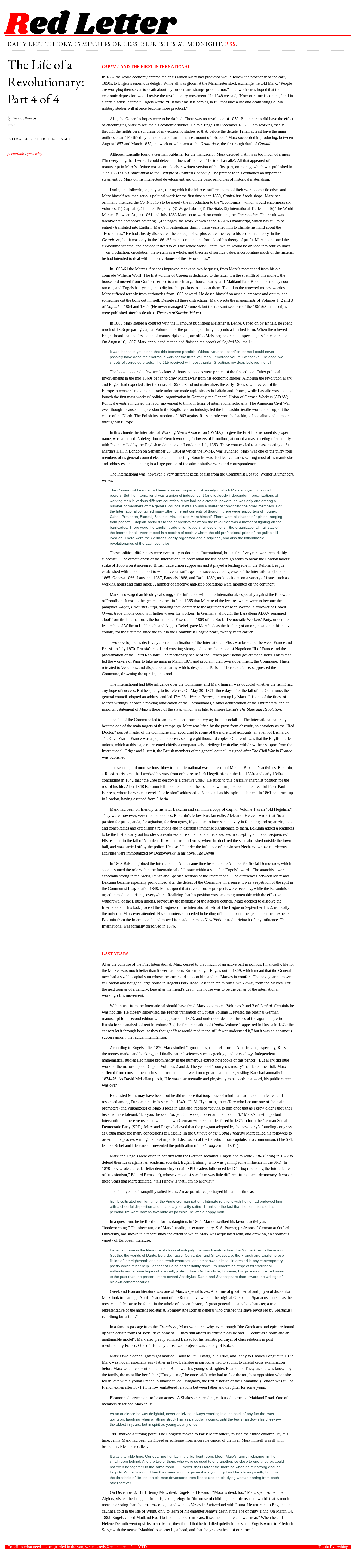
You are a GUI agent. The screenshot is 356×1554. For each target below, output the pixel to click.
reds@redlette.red (113, 1547)
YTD (142, 1547)
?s (132, 1547)
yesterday (34, 153)
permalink (15, 153)
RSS (230, 44)
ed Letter (90, 24)
